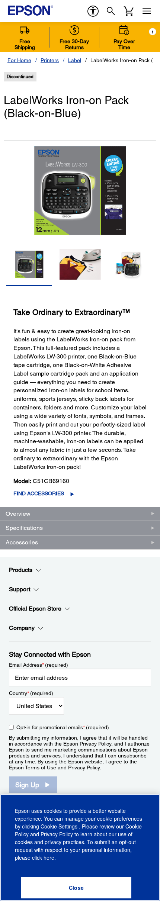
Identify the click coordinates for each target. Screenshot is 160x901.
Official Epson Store (35, 608)
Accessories (22, 542)
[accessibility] (93, 11)
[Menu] (147, 11)
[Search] (111, 11)
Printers (50, 60)
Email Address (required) (38, 665)
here (49, 857)
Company (22, 627)
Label (74, 60)
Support (19, 589)
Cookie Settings (60, 826)
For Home (19, 60)
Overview (18, 513)
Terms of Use (40, 767)
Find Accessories (38, 493)
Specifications (24, 527)
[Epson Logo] (30, 10)
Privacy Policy (95, 744)
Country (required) (31, 693)
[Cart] (129, 11)
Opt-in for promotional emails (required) (62, 727)
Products (20, 569)
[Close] (76, 887)
